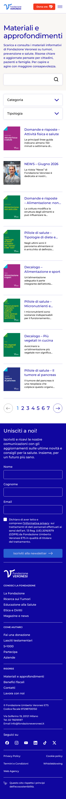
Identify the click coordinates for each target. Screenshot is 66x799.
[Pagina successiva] (57, 408)
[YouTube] (26, 742)
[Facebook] (7, 742)
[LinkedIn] (35, 742)
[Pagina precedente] (8, 408)
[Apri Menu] (59, 6)
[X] (54, 742)
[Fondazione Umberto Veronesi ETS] (12, 7)
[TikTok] (45, 742)
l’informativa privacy (36, 523)
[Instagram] (16, 742)
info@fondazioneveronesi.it (27, 723)
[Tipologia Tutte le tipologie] (33, 113)
